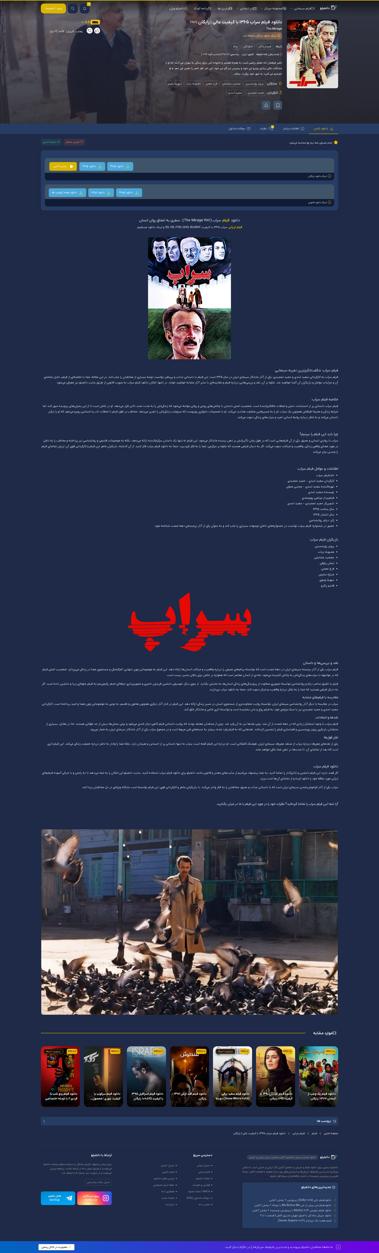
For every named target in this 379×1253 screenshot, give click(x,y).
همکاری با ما (167, 1191)
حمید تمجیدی (256, 93)
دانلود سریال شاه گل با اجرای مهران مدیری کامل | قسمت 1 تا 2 (295, 1215)
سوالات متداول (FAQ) (198, 1198)
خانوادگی (248, 46)
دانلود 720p (90, 166)
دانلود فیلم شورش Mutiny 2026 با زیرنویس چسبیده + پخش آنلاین (291, 1210)
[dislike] (90, 31)
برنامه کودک (201, 8)
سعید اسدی (235, 93)
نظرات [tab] (266, 128)
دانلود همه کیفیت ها (65, 192)
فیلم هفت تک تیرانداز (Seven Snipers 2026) (304, 1221)
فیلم (225, 220)
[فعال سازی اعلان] (266, 105)
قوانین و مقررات (201, 1185)
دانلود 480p (117, 166)
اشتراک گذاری (49, 142)
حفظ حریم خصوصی (163, 1185)
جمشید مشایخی (231, 84)
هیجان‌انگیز (264, 46)
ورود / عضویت (53, 8)
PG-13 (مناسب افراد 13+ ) (215, 54)
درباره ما (170, 1204)
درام (235, 46)
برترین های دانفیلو (164, 1178)
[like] (97, 31)
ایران (244, 54)
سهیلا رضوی (174, 84)
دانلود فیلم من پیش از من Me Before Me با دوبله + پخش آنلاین (292, 1205)
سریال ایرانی (203, 1165)
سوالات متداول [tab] (237, 128)
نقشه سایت (167, 1198)
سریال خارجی (167, 1165)
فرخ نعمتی (211, 84)
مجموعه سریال (273, 8)
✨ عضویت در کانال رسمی (56, 1247)
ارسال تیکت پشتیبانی (98, 1182)
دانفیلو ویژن (177, 8)
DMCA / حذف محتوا (199, 1191)
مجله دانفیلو (203, 1178)
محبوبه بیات (193, 84)
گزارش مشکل (73, 142)
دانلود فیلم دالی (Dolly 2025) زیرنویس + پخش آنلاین (300, 1200)
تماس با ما (204, 1204)
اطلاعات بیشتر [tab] (291, 128)
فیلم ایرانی (235, 227)
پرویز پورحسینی (254, 84)
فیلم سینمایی (302, 8)
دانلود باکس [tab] (321, 128)
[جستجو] (73, 8)
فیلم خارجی (168, 1172)
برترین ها (223, 8)
